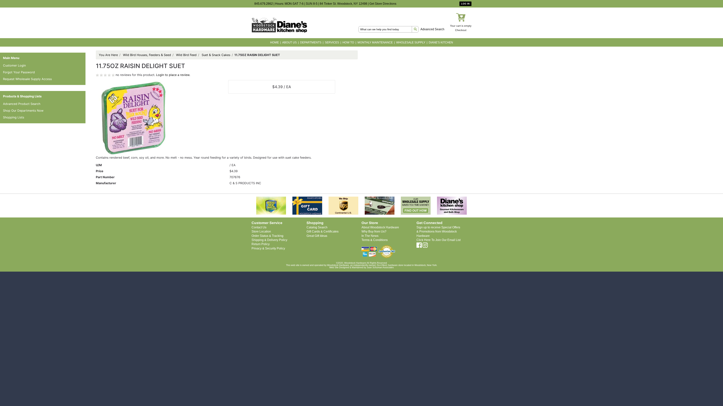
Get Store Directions (382, 3)
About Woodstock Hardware (380, 227)
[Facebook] (419, 246)
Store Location (261, 231)
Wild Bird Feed (186, 55)
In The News (370, 235)
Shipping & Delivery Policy (269, 240)
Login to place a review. (173, 75)
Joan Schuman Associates (380, 267)
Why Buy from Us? (374, 231)
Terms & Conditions (375, 240)
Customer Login (14, 65)
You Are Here (108, 55)
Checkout (460, 30)
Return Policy (261, 244)
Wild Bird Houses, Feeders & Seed (147, 55)
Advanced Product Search (21, 104)
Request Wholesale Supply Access (27, 79)
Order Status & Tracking (267, 235)
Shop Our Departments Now (23, 110)
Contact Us (259, 227)
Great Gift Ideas (317, 235)
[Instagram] (425, 246)
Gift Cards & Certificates (323, 231)
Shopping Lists (13, 117)
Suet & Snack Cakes (216, 55)
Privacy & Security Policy (268, 248)
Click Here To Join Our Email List (438, 240)
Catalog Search (317, 227)
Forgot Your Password (19, 72)
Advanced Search (432, 29)
